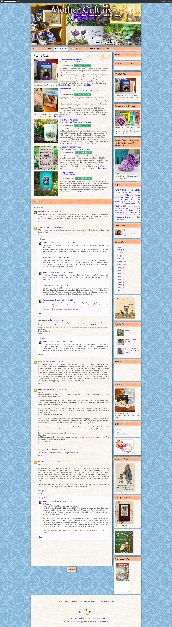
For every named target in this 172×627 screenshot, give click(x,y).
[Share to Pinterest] (41, 202)
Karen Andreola (48, 242)
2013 (119, 282)
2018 (119, 268)
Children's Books (132, 195)
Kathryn (41, 461)
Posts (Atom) (100, 618)
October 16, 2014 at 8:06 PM (52, 212)
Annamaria (42, 389)
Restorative (119, 215)
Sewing (132, 215)
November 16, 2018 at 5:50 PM (57, 389)
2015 (119, 276)
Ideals (121, 252)
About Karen (46, 49)
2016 (119, 273)
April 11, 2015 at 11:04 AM (65, 272)
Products (74, 49)
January (122, 264)
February (122, 261)
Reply (40, 221)
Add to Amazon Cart (83, 65)
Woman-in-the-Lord (123, 217)
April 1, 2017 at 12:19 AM (55, 320)
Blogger (112, 601)
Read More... (89, 85)
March (121, 258)
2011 (119, 288)
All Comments (123, 433)
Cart (83, 49)
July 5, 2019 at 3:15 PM (52, 461)
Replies (42, 239)
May (121, 250)
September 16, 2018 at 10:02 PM (52, 361)
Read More (102, 168)
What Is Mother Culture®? (99, 49)
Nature (128, 208)
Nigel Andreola (86, 610)
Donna (40, 212)
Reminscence (132, 212)
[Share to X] (38, 202)
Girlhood (129, 201)
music (135, 206)
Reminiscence (119, 212)
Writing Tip (118, 219)
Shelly (40, 227)
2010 (119, 290)
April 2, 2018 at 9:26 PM (60, 285)
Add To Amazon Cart (83, 153)
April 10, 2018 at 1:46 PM (65, 341)
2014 (119, 279)
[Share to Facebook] (40, 202)
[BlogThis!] (36, 202)
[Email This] (35, 202)
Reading (132, 210)
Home (35, 49)
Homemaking (129, 204)
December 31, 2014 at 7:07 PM (53, 227)
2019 (119, 247)
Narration (118, 208)
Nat (39, 361)
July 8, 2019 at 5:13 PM (64, 501)
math (129, 206)
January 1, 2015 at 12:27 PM (66, 242)
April (121, 256)
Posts (119, 429)
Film (135, 199)
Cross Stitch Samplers (127, 198)
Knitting (118, 206)
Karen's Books (61, 49)
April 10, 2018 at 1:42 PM (65, 300)
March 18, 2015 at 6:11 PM (61, 257)
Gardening (119, 202)
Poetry (123, 210)
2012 (119, 285)
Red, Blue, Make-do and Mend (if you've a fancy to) (132, 350)
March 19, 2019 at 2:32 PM (56, 450)
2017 (119, 271)
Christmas (124, 197)
